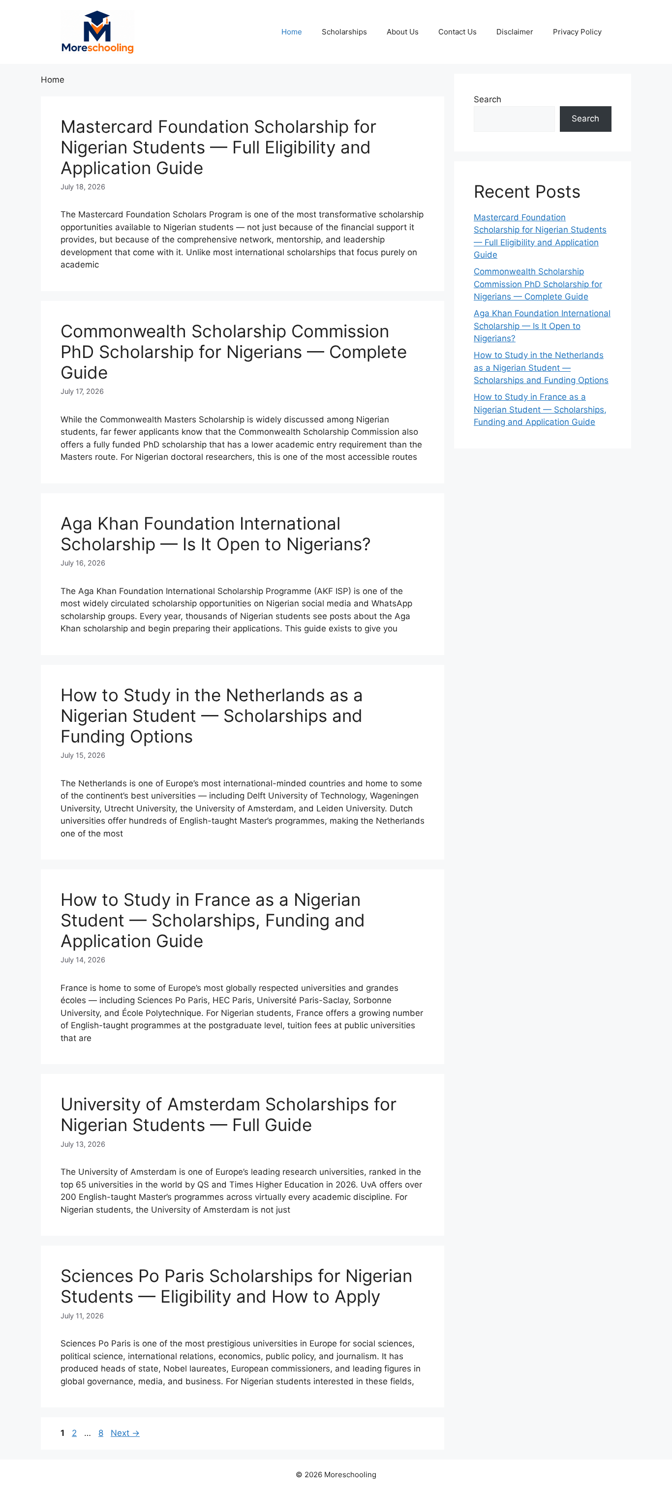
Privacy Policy (577, 31)
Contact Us (457, 31)
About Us (403, 31)
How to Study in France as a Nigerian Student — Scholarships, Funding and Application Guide (213, 920)
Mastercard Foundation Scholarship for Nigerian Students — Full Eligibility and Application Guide (218, 147)
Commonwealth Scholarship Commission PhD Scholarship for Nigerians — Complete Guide (234, 352)
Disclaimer (514, 31)
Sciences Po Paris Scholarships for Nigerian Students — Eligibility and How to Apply (236, 1286)
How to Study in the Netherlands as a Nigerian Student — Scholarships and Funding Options (212, 715)
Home (291, 31)
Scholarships (344, 31)
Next (125, 1433)
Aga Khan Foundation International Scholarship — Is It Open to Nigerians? (216, 533)
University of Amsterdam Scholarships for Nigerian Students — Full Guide (229, 1114)
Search (487, 99)
